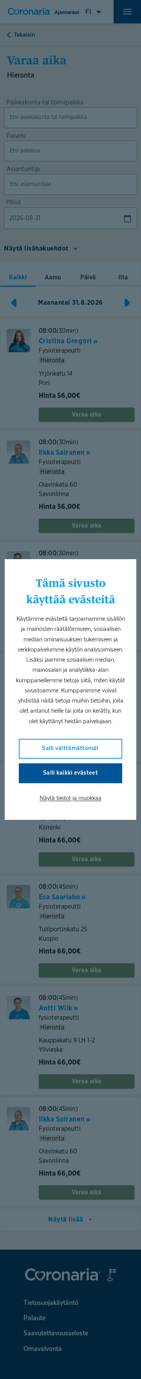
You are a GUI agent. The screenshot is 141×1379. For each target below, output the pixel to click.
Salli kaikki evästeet (70, 772)
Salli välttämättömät (70, 748)
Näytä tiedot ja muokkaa (70, 797)
